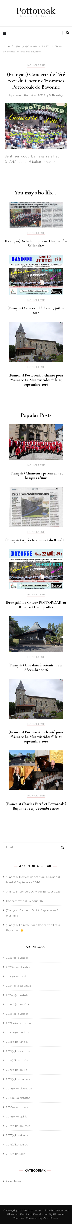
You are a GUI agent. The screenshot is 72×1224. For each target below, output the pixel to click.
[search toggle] (67, 33)
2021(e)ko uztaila (17, 1041)
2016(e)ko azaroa (17, 1144)
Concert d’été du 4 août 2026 (25, 901)
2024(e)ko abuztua (18, 985)
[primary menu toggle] (5, 33)
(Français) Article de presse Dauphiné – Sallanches (36, 243)
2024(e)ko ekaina (17, 1004)
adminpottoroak (23, 95)
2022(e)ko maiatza (18, 1032)
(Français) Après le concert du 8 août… (36, 540)
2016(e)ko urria (15, 1154)
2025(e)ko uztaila (17, 976)
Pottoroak (36, 11)
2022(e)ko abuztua (18, 1023)
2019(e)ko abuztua (18, 1051)
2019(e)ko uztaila (17, 1060)
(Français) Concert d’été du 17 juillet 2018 (36, 310)
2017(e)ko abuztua (18, 1126)
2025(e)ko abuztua (18, 967)
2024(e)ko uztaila (17, 995)
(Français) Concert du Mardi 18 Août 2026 (33, 891)
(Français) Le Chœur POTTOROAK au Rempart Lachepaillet (36, 604)
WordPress (50, 1218)
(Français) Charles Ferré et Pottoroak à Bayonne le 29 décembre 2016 (36, 806)
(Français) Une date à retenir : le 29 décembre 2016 (36, 667)
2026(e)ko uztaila (17, 957)
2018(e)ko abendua (19, 1088)
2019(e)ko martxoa (18, 1079)
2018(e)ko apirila (16, 1116)
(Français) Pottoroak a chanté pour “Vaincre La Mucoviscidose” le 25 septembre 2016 (36, 380)
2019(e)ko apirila (16, 1070)
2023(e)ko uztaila (17, 1013)
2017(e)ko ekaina (17, 1135)
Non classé (36, 65)
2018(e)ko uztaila (17, 1107)
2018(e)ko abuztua (18, 1098)
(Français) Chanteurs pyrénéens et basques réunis (36, 475)
